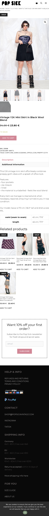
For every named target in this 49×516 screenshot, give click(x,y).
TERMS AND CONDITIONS (17, 381)
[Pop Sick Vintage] (11, 3)
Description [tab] (7, 160)
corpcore (9, 153)
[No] (46, 509)
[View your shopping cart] (36, 3)
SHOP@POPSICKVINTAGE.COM (19, 414)
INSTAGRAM (10, 421)
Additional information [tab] (13, 164)
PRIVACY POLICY (12, 384)
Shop (8, 8)
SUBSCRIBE (25, 351)
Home (2, 8)
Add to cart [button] (6, 269)
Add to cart (8, 138)
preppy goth (42, 153)
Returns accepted (13, 467)
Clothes (14, 8)
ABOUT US (9, 496)
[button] (45, 22)
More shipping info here (16, 476)
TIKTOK (8, 427)
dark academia (20, 153)
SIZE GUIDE (10, 490)
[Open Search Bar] (41, 3)
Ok (25, 512)
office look (31, 153)
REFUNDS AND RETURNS (16, 378)
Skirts (21, 8)
